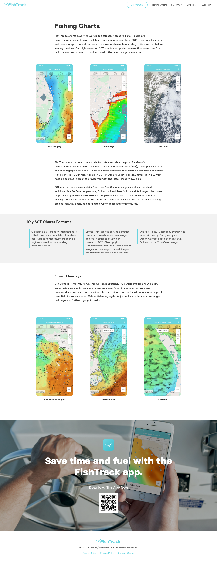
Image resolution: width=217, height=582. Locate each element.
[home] (15, 4)
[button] (191, 5)
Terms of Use (89, 553)
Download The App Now (108, 487)
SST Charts (177, 4)
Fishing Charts (159, 4)
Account (206, 4)
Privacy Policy (107, 553)
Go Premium (137, 4)
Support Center (126, 553)
